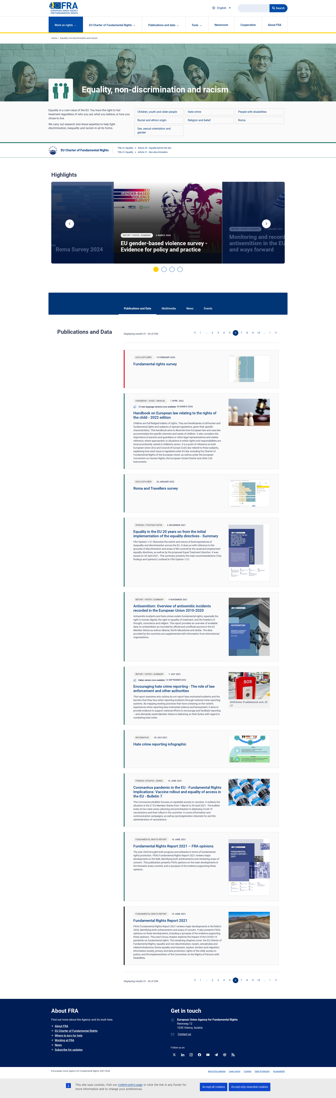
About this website (216, 1071)
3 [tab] (172, 269)
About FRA (274, 25)
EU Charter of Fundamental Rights (85, 150)
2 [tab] (164, 269)
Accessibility (279, 1071)
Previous (69, 223)
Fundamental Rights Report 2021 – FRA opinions (173, 846)
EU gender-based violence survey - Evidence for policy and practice (164, 246)
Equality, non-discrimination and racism (78, 38)
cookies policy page (130, 1084)
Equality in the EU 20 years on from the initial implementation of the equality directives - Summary (175, 534)
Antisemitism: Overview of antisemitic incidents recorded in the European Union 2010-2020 (172, 608)
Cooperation (248, 25)
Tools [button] (195, 25)
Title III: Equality (125, 148)
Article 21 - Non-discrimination (153, 152)
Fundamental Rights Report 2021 (160, 921)
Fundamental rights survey (155, 364)
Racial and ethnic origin (151, 120)
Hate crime (194, 111)
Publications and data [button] (161, 25)
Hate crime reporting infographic (159, 744)
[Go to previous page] (201, 333)
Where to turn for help (68, 1035)
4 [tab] (180, 269)
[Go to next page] (270, 333)
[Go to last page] (276, 333)
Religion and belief (199, 120)
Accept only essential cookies (249, 1086)
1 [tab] (156, 269)
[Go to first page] (195, 333)
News (58, 1045)
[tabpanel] (168, 223)
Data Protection (262, 1071)
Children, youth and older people (157, 111)
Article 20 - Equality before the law (154, 148)
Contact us (184, 1034)
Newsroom (221, 25)
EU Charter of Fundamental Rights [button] (110, 25)
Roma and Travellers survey (155, 488)
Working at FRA (64, 1040)
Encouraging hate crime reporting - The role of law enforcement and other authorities (174, 688)
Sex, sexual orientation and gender (154, 130)
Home (54, 38)
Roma (242, 120)
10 (258, 332)
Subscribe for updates (69, 1049)
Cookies (247, 1071)
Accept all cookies (213, 1086)
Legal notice (234, 1071)
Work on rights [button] (64, 25)
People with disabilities (252, 111)
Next (266, 223)
